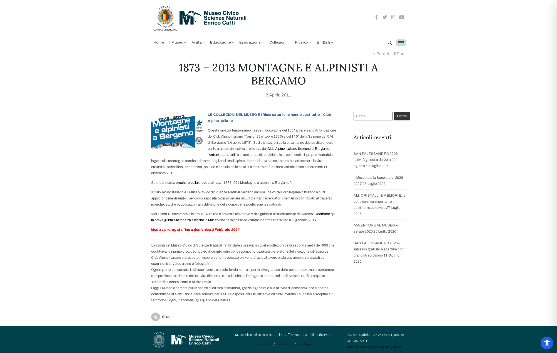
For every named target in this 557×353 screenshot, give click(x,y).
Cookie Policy (284, 344)
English (323, 42)
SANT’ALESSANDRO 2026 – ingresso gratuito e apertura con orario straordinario (378, 249)
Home (159, 42)
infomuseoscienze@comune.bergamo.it (373, 347)
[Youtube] (402, 17)
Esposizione (250, 42)
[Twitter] (385, 17)
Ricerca (301, 42)
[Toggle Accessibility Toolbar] (547, 343)
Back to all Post (391, 54)
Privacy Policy (263, 344)
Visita (197, 42)
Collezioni (278, 42)
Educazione (220, 42)
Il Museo (176, 42)
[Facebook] (376, 17)
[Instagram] (393, 17)
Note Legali (304, 344)
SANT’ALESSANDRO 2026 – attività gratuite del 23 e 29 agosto (377, 160)
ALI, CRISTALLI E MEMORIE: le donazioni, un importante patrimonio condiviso (380, 201)
